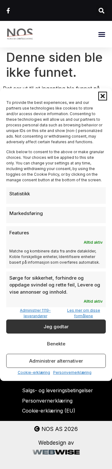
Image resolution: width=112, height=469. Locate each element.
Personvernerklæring (72, 372)
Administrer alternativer (56, 361)
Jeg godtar (56, 327)
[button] (103, 96)
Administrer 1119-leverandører (35, 313)
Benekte (56, 344)
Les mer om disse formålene (83, 313)
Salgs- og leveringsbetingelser (57, 390)
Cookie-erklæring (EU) (48, 411)
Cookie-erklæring (34, 372)
